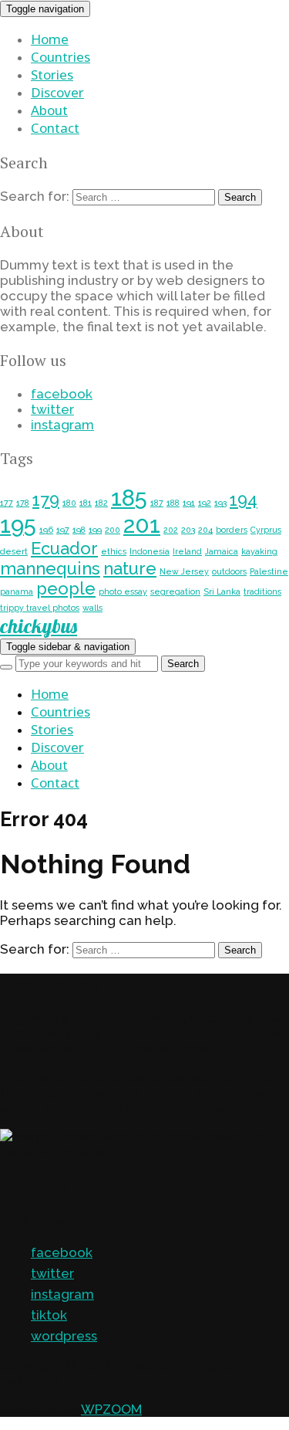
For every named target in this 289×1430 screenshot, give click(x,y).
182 (101, 502)
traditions (262, 591)
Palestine (269, 571)
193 (220, 502)
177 (6, 502)
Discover (57, 92)
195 (18, 524)
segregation (175, 591)
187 (156, 502)
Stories (52, 74)
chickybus (38, 626)
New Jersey (184, 571)
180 (69, 502)
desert (14, 551)
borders (231, 529)
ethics (113, 551)
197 (62, 529)
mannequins (50, 568)
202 (170, 529)
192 (204, 502)
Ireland (187, 551)
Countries (60, 57)
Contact (55, 128)
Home (50, 39)
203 (188, 529)
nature (129, 568)
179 (45, 500)
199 (95, 529)
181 (85, 502)
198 (79, 529)
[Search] (6, 667)
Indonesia (149, 551)
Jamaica (221, 551)
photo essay (123, 591)
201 (141, 524)
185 (129, 497)
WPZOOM (111, 1409)
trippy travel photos (39, 607)
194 (243, 500)
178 (22, 502)
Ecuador (64, 548)
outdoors (229, 571)
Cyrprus (265, 529)
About (49, 110)
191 (189, 502)
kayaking (259, 551)
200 (112, 529)
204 (205, 529)
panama (16, 591)
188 (173, 502)
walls (92, 607)
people (66, 588)
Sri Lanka (221, 591)
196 (46, 529)
